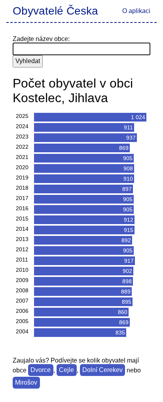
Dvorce (40, 370)
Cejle (66, 370)
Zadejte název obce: (41, 39)
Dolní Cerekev (102, 370)
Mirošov (26, 383)
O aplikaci (136, 10)
